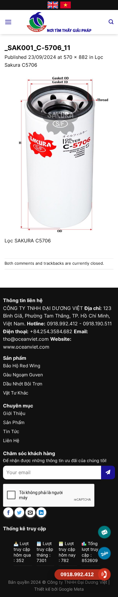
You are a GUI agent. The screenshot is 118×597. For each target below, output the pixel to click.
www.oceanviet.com (26, 347)
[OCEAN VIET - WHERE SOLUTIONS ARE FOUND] (59, 22)
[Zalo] (104, 553)
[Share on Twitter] (20, 512)
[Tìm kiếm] (111, 22)
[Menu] (8, 21)
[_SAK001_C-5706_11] (59, 152)
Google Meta (71, 589)
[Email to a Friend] (30, 512)
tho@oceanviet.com (26, 339)
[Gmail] (104, 532)
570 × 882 (76, 57)
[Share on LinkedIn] (41, 512)
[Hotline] (104, 574)
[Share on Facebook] (8, 512)
